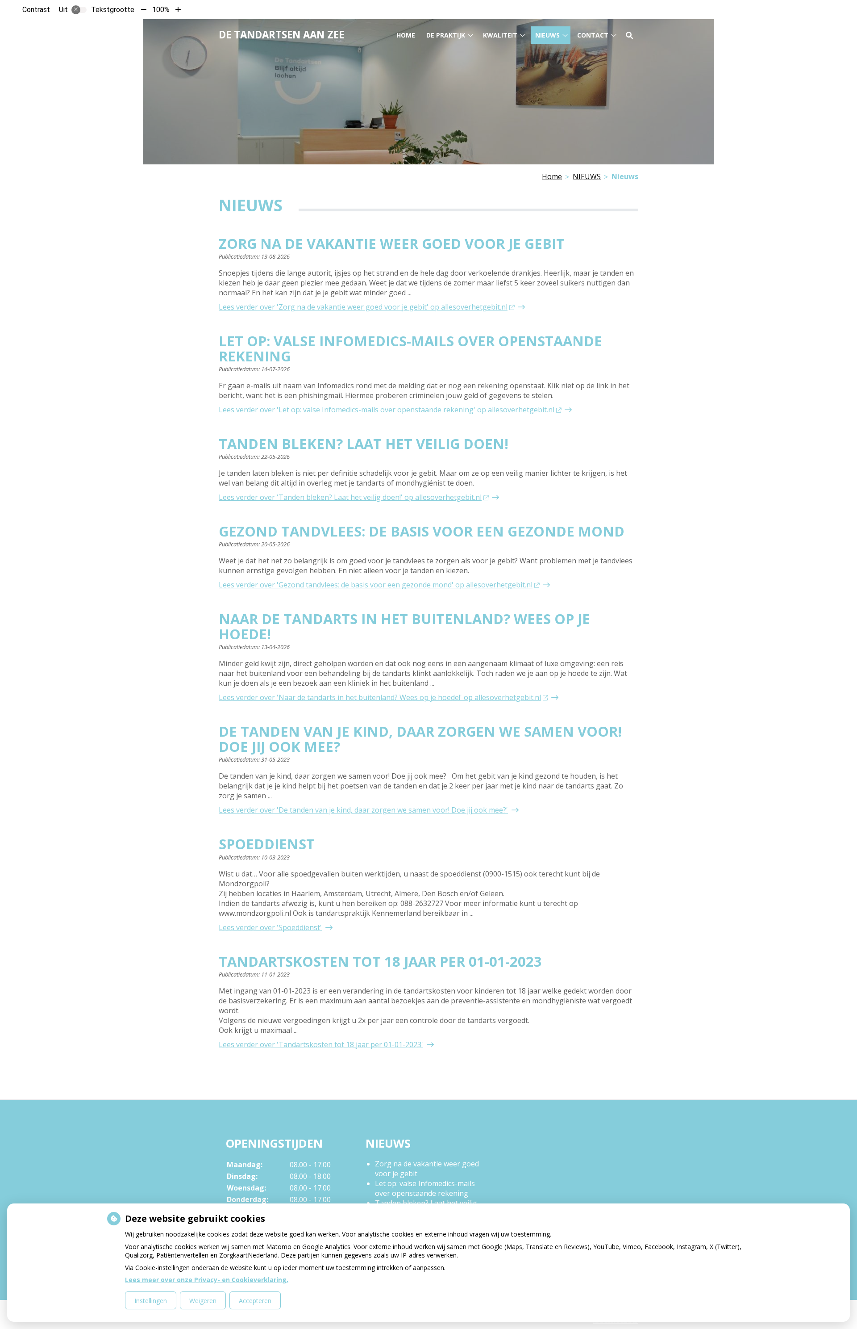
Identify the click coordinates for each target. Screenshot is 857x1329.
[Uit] (79, 10)
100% (161, 9)
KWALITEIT (500, 35)
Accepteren (255, 1300)
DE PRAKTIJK (445, 35)
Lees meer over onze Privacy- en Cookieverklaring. (206, 1279)
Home (405, 35)
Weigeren (202, 1300)
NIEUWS (547, 35)
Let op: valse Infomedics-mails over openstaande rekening (425, 1188)
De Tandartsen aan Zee (281, 35)
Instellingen (150, 1300)
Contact (592, 35)
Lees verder (363, 307)
